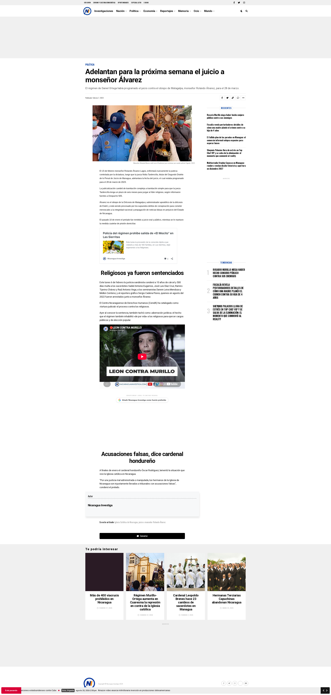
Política (134, 11)
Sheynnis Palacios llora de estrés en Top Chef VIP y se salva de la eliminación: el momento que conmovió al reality (224, 153)
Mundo (208, 11)
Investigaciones (103, 11)
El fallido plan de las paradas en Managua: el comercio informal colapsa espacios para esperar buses (226, 140)
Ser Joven (87, 2)
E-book (146, 2)
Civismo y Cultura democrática (104, 2)
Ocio (196, 11)
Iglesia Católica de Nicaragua (126, 522)
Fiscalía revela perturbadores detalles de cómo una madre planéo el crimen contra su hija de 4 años (226, 127)
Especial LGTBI (136, 2)
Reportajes (166, 11)
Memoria (183, 11)
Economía (149, 11)
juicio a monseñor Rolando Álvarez (152, 522)
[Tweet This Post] (227, 97)
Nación (120, 11)
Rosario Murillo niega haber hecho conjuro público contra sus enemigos (225, 116)
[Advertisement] (165, 37)
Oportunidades (123, 2)
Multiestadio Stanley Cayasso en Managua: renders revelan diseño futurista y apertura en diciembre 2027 (226, 165)
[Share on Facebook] (222, 97)
